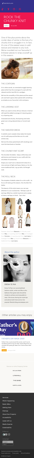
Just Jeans (27, 236)
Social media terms (5, 453)
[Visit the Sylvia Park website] (17, 370)
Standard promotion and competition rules (11, 451)
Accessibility (6, 417)
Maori (5, 444)
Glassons (16, 231)
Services (5, 397)
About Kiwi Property (9, 414)
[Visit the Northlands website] (17, 385)
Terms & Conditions (25, 453)
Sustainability (6, 427)
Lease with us (6, 421)
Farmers (7, 236)
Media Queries (7, 424)
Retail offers (6, 404)
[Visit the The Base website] (17, 380)
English (5, 442)
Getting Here (6, 407)
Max (6, 234)
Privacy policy (15, 453)
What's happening (8, 401)
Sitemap (5, 411)
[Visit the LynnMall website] (17, 375)
